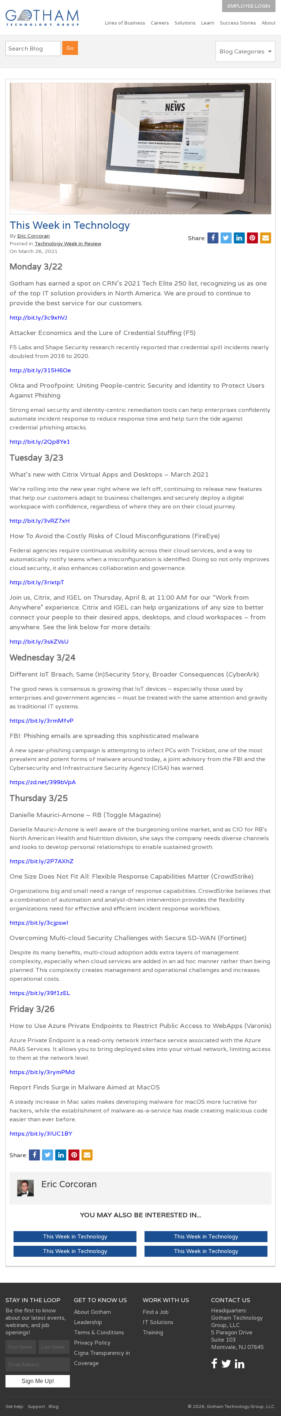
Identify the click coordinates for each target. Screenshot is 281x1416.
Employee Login (249, 6)
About (269, 23)
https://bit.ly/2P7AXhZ (42, 861)
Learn (207, 23)
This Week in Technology (75, 1236)
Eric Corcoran (33, 235)
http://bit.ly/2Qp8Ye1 (40, 442)
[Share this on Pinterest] (252, 237)
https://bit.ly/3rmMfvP (42, 720)
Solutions (185, 23)
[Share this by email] (265, 237)
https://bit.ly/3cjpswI (39, 923)
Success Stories (238, 23)
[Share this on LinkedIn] (239, 237)
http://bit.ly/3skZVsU (39, 641)
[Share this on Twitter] (226, 237)
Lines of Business (125, 23)
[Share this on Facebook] (212, 237)
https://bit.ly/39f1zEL (40, 993)
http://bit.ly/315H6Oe (40, 370)
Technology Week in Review (67, 243)
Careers (160, 23)
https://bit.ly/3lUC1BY (41, 1133)
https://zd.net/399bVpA (43, 782)
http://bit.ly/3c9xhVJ (38, 317)
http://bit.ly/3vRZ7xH (40, 521)
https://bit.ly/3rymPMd (42, 1072)
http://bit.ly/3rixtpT (37, 582)
